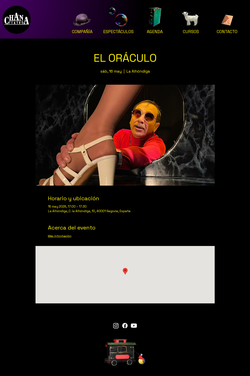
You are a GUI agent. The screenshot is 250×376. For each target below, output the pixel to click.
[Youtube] (133, 325)
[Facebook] (124, 325)
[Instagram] (116, 325)
